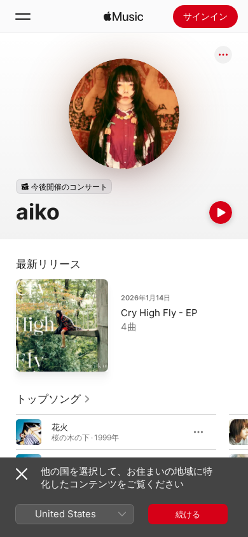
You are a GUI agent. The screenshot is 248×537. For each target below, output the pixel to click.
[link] (53, 399)
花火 (60, 427)
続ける (188, 514)
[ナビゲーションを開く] (23, 17)
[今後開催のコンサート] (64, 186)
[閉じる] (21, 474)
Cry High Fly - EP (159, 313)
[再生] (220, 212)
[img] (123, 16)
